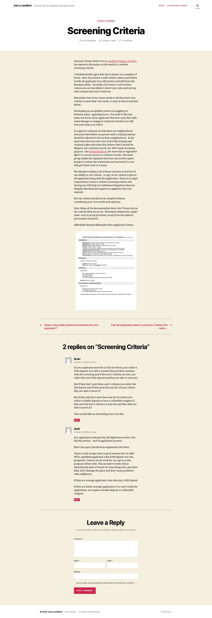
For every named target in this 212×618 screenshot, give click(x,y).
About (161, 5)
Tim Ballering (90, 40)
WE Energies (70, 612)
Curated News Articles (177, 5)
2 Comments (127, 40)
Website (77, 572)
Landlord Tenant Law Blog (122, 61)
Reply (77, 420)
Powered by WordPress (89, 612)
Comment (78, 539)
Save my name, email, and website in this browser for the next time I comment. (105, 583)
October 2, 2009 (109, 40)
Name (77, 561)
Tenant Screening (106, 21)
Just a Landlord (22, 5)
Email (110, 561)
